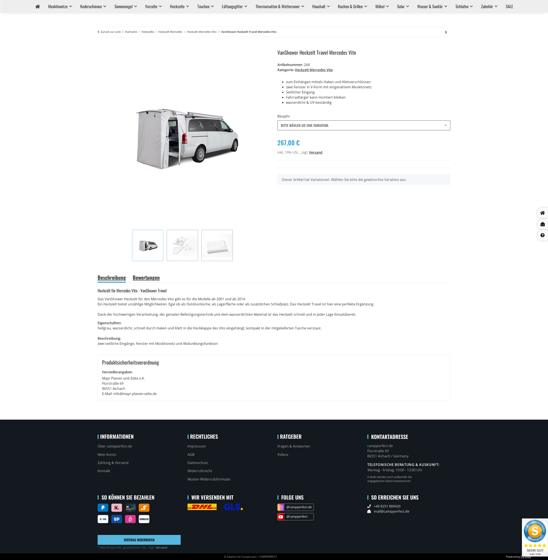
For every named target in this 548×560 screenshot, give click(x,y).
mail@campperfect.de (391, 511)
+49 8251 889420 (387, 506)
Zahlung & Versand (113, 462)
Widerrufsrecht (200, 470)
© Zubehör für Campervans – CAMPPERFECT (250, 556)
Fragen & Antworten (293, 446)
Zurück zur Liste (111, 32)
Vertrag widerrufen (139, 539)
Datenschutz (198, 462)
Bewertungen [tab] (146, 277)
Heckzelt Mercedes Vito (314, 70)
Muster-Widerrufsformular (209, 479)
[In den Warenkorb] (101, 47)
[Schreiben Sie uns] (542, 224)
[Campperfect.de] (37, 6)
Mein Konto (107, 454)
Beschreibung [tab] (112, 277)
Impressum (197, 446)
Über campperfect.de (115, 446)
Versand (315, 152)
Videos (282, 454)
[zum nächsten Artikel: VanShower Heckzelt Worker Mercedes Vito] (445, 32)
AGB (191, 454)
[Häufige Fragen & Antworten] (542, 235)
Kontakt (104, 470)
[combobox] (363, 125)
